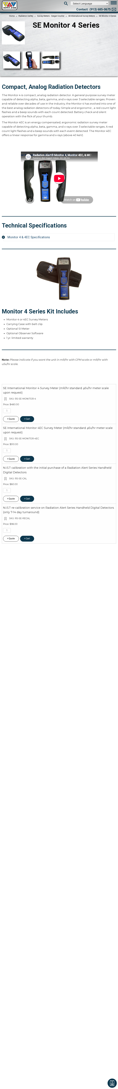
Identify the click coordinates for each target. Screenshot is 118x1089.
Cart (28, 419)
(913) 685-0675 (100, 9)
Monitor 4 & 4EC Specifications (28, 237)
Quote (12, 419)
